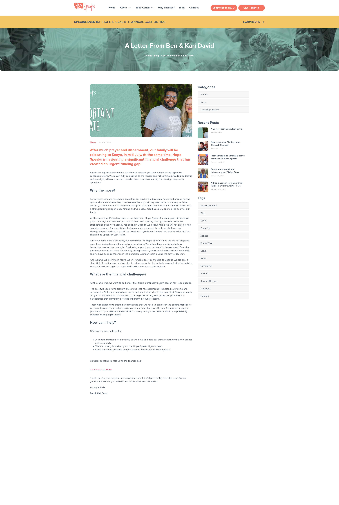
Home (111, 7)
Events (204, 94)
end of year (206, 243)
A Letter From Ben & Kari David (226, 129)
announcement (208, 205)
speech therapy (209, 281)
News (93, 142)
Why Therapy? (166, 7)
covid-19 (205, 228)
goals (203, 250)
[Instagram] (84, 468)
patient (204, 273)
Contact (194, 7)
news (203, 258)
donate (204, 235)
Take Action (143, 7)
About (123, 7)
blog (202, 213)
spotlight (205, 288)
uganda (204, 296)
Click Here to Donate (101, 369)
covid (203, 220)
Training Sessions (209, 109)
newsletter (206, 265)
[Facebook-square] (76, 468)
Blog (182, 7)
